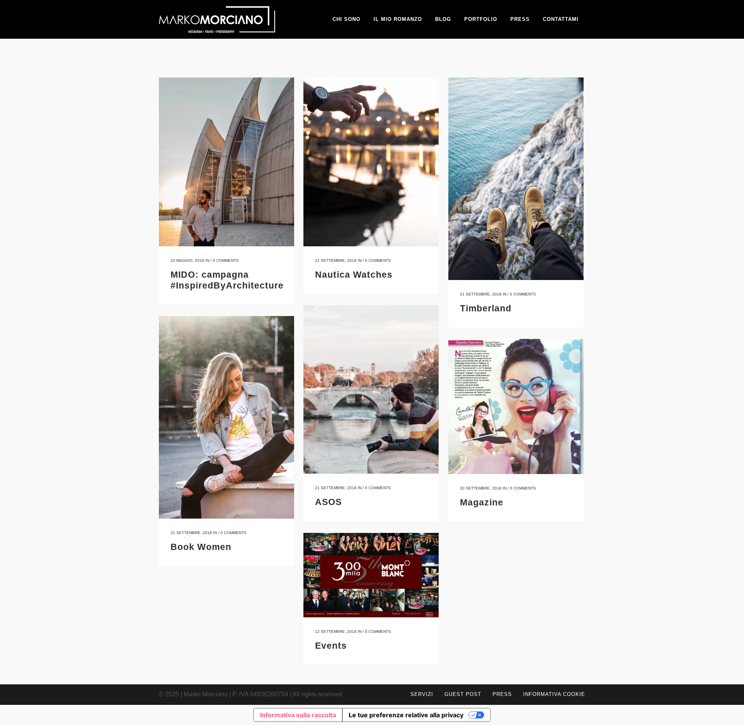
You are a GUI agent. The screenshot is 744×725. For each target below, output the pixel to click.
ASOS (328, 502)
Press (502, 694)
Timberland (486, 308)
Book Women (200, 547)
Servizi (421, 694)
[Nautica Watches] (371, 161)
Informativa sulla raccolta (298, 715)
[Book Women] (226, 417)
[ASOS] (371, 389)
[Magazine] (516, 406)
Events (331, 646)
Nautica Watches (354, 275)
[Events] (371, 575)
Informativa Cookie (554, 694)
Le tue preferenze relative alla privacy (406, 715)
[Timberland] (516, 178)
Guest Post (462, 694)
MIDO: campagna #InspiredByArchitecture (227, 280)
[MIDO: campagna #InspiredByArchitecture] (226, 161)
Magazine (481, 502)
